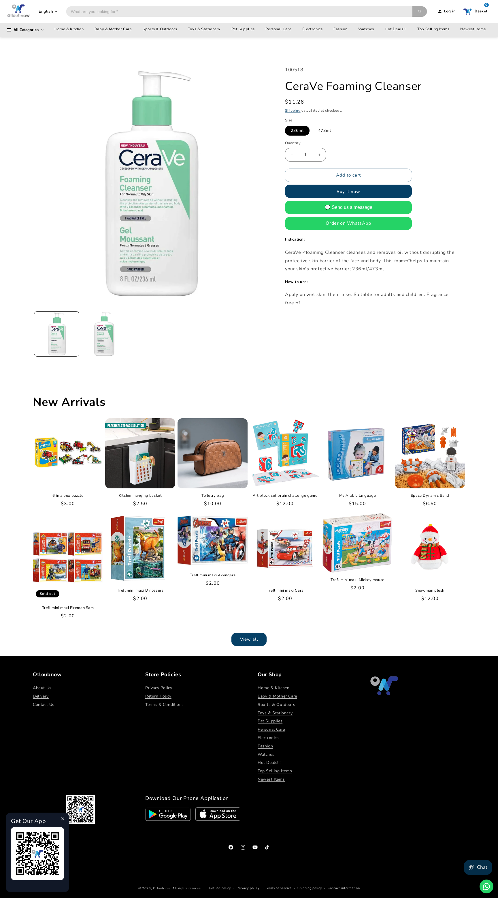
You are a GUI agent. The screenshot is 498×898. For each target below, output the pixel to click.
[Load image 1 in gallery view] (56, 334)
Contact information (344, 888)
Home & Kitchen (69, 29)
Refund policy (220, 888)
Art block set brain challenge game (285, 495)
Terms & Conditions (164, 704)
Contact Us (43, 704)
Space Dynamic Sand (430, 495)
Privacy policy (248, 888)
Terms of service (278, 888)
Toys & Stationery (204, 29)
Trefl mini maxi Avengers (212, 575)
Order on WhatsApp (348, 223)
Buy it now (348, 191)
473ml (324, 131)
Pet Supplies (243, 29)
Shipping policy (309, 888)
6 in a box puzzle (67, 495)
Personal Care (278, 29)
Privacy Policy (158, 688)
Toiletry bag (212, 495)
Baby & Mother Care (113, 29)
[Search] (419, 11)
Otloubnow (161, 888)
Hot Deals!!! (395, 29)
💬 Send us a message (348, 207)
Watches (366, 29)
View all (249, 639)
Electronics (312, 29)
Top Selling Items (433, 29)
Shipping (293, 110)
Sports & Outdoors (160, 29)
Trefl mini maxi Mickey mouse (357, 580)
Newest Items (473, 29)
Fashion (340, 29)
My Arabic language (357, 495)
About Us (42, 688)
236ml (297, 131)
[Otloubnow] (18, 11)
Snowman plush (429, 590)
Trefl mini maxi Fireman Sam (68, 607)
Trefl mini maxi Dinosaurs (140, 590)
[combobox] (239, 11)
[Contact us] (486, 886)
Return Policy (158, 696)
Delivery (41, 696)
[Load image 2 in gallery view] (104, 334)
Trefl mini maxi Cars (285, 590)
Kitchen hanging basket (140, 495)
